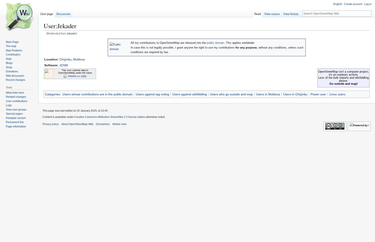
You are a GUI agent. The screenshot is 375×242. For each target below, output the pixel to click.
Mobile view (119, 124)
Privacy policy (51, 124)
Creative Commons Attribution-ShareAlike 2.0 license (105, 117)
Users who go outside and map (231, 94)
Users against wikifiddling (189, 94)
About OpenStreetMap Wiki (77, 124)
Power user (318, 94)
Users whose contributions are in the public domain (97, 94)
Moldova (79, 59)
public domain (215, 42)
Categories (52, 94)
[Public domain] (119, 46)
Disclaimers (103, 124)
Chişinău (65, 59)
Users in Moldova (268, 94)
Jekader (71, 33)
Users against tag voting (152, 94)
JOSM (63, 65)
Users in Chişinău (295, 94)
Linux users (337, 94)
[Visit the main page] (19, 17)
